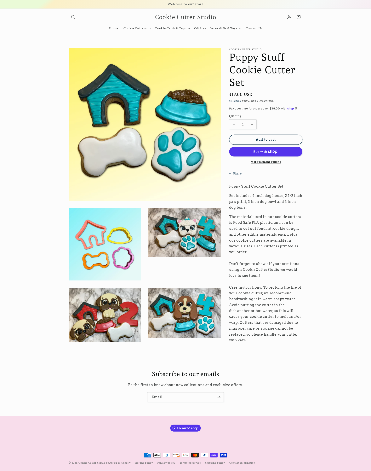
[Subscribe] (219, 397)
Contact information (242, 462)
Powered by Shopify (118, 462)
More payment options (266, 161)
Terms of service (190, 462)
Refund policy (144, 462)
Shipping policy (215, 462)
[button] (73, 17)
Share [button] (237, 173)
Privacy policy (166, 462)
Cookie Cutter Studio (91, 462)
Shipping (235, 100)
